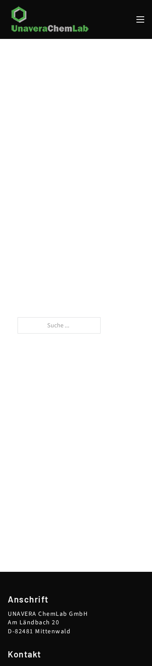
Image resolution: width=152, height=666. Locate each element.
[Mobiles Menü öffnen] (140, 19)
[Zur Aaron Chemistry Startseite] (50, 19)
